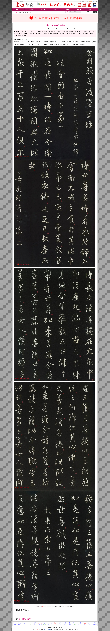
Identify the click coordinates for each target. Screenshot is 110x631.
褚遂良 (74, 623)
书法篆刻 (30, 9)
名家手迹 (91, 9)
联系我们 (50, 627)
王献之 (20, 623)
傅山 (70, 624)
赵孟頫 (40, 623)
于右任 (90, 624)
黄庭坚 (50, 623)
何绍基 (85, 624)
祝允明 (50, 624)
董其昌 (55, 624)
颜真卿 (25, 623)
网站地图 (60, 627)
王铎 (75, 624)
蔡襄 (60, 623)
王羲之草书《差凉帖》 (24, 619)
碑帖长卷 (55, 9)
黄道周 (20, 624)
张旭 (70, 623)
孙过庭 (35, 624)
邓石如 (25, 624)
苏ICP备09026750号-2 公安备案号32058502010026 (68, 629)
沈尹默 (95, 624)
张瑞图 (60, 624)
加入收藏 (82, 1)
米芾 (55, 623)
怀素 (65, 623)
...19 (66, 606)
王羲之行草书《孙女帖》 (24, 618)
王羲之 (15, 623)
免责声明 (55, 627)
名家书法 (67, 9)
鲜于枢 (40, 624)
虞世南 (90, 623)
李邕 (80, 623)
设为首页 (87, 1)
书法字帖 (42, 9)
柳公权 (30, 623)
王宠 (95, 623)
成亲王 (79, 624)
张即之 (65, 624)
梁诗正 (30, 624)
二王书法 (29, 12)
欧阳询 (35, 623)
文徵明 (45, 624)
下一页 (71, 606)
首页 (20, 12)
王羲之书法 (26, 610)
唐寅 (15, 624)
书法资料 (79, 9)
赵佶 (85, 623)
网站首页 (18, 9)
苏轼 (45, 623)
